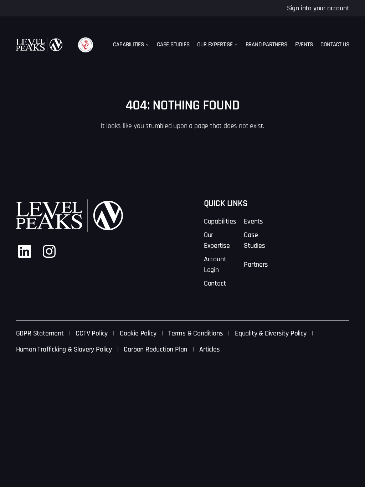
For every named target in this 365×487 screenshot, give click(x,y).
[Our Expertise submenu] (236, 45)
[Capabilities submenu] (147, 45)
